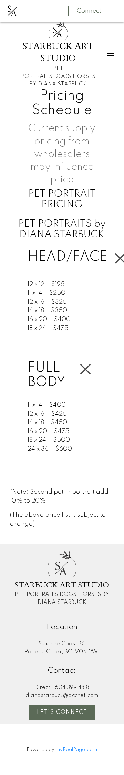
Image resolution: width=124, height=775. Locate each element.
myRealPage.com (76, 749)
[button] (62, 712)
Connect (89, 11)
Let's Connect (62, 712)
